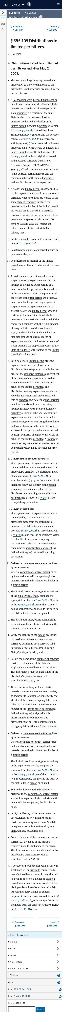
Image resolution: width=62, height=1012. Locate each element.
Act (12, 93)
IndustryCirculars (18, 968)
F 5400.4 (28, 243)
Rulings (13, 942)
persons (32, 430)
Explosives (16, 165)
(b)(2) (28, 328)
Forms (12, 948)
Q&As (12, 955)
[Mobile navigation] (58, 4)
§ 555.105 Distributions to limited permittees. (34, 43)
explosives (45, 182)
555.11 (43, 498)
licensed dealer (23, 104)
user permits (52, 400)
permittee (22, 113)
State (13, 117)
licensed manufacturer (45, 100)
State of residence (26, 202)
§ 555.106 (52, 28)
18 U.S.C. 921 (20, 909)
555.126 (22, 143)
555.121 (35, 680)
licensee (35, 117)
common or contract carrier (37, 563)
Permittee (47, 130)
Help (10, 982)
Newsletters (15, 962)
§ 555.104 (18, 28)
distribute (42, 104)
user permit (31, 276)
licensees (23, 400)
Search (40, 1009)
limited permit (45, 108)
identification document (39, 548)
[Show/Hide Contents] (58, 941)
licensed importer (22, 100)
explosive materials (37, 84)
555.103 (31, 354)
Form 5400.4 (22, 130)
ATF (13, 130)
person (43, 126)
